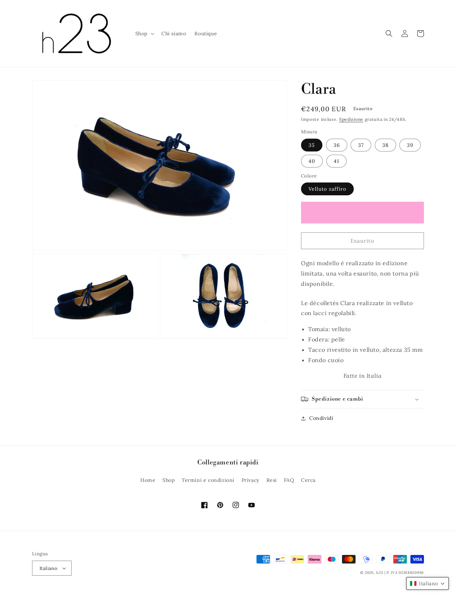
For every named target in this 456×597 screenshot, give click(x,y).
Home (147, 480)
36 (336, 145)
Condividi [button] (321, 418)
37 (361, 145)
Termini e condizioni (208, 480)
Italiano (48, 568)
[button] (144, 33)
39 (410, 145)
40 (312, 161)
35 (312, 145)
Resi (271, 480)
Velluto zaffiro (327, 189)
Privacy (250, 480)
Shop (168, 480)
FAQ (289, 480)
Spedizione (351, 119)
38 (385, 145)
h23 (379, 572)
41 (336, 161)
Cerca (308, 480)
